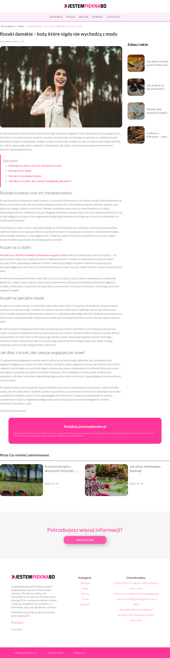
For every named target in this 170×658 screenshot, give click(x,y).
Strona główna (8, 26)
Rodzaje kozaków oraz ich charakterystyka (35, 165)
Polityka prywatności (25, 652)
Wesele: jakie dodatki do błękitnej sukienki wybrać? (158, 111)
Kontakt (16, 629)
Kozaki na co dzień (20, 170)
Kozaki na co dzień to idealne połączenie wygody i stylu (33, 255)
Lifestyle (113, 16)
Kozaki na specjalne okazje (25, 175)
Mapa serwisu (55, 652)
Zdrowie (56, 16)
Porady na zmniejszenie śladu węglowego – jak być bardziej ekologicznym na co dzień (136, 599)
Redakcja (17, 622)
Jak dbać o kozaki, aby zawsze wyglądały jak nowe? (40, 181)
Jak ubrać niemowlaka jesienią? (145, 468)
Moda (70, 16)
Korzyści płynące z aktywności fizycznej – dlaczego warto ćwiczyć (61, 468)
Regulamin (79, 652)
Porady (97, 16)
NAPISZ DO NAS (85, 540)
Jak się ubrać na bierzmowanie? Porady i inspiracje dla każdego (157, 87)
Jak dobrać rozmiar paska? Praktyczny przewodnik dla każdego (157, 63)
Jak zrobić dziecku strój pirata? (136, 609)
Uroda (83, 16)
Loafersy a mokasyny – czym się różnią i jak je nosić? (157, 134)
